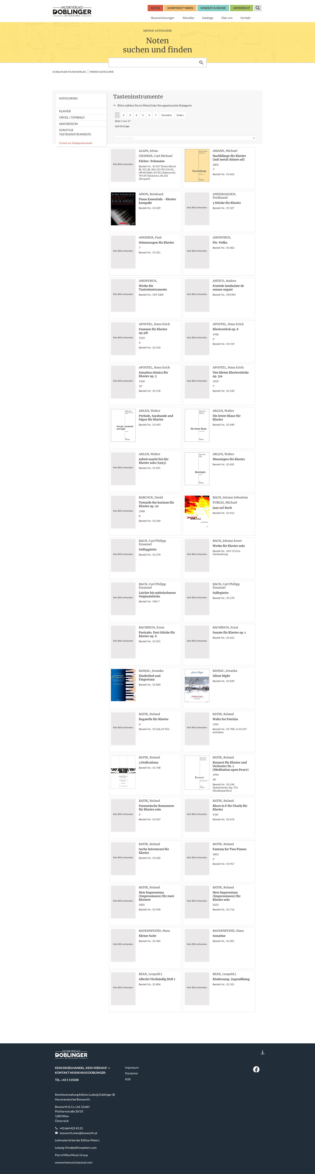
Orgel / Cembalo (72, 117)
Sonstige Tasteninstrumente (75, 132)
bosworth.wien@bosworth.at (78, 1133)
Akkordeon (68, 124)
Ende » (180, 115)
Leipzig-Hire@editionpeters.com (76, 1147)
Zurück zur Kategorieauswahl (75, 142)
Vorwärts (166, 115)
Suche (258, 8)
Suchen (201, 62)
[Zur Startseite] (72, 11)
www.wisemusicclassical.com (73, 1162)
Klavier (65, 111)
